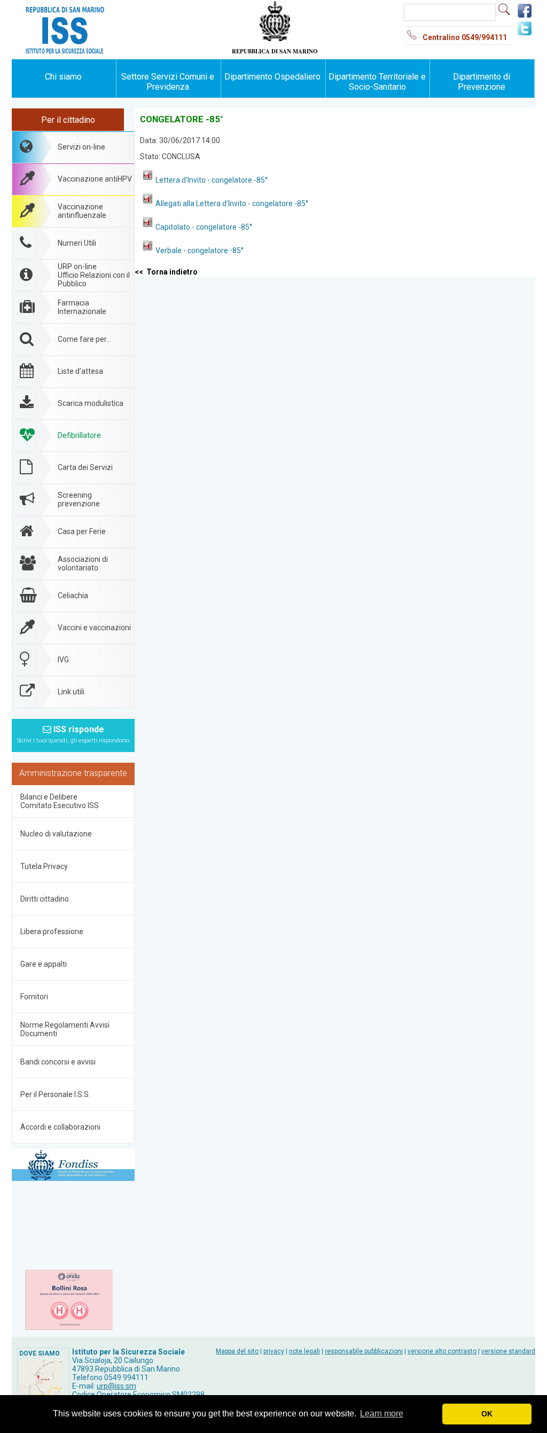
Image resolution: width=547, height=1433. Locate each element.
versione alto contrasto (442, 1351)
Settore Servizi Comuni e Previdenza (167, 82)
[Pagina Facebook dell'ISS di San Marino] (525, 16)
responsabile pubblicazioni (364, 1351)
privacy (273, 1351)
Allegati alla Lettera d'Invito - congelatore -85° (231, 203)
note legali (304, 1351)
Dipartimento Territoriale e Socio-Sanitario (377, 82)
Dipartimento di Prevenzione (481, 82)
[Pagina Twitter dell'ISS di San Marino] (525, 34)
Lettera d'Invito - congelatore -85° (211, 180)
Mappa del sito (237, 1351)
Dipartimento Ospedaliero (272, 77)
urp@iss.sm (116, 1386)
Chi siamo (63, 77)
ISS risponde (73, 734)
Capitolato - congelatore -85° (203, 227)
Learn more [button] (381, 1413)
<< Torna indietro (166, 272)
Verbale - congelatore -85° (199, 250)
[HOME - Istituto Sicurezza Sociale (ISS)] (97, 10)
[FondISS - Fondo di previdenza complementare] (73, 1166)
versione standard (508, 1351)
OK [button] (487, 1413)
